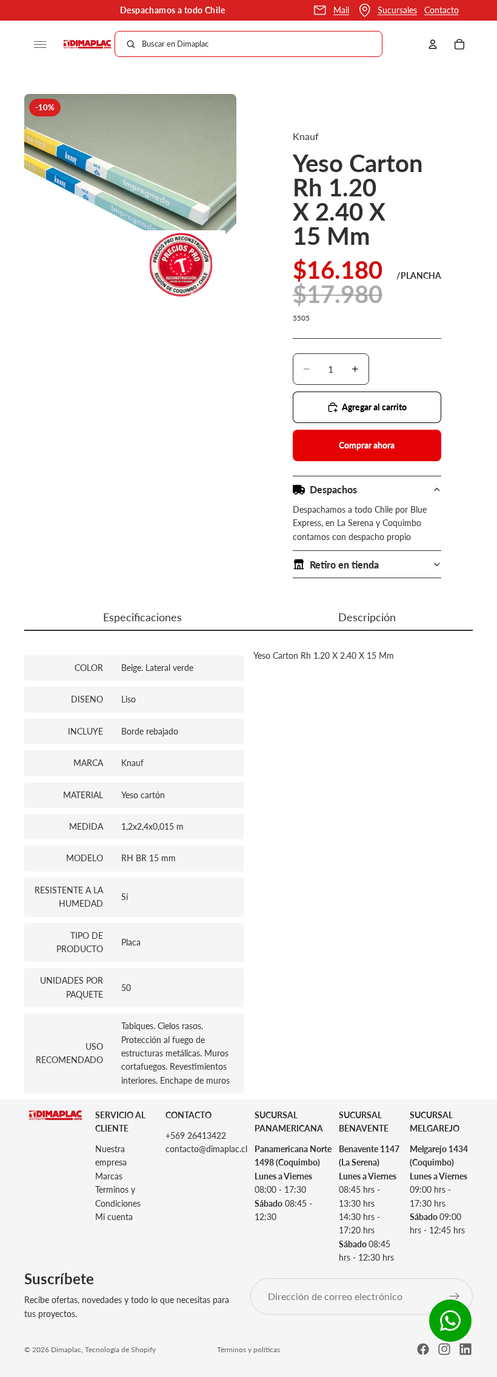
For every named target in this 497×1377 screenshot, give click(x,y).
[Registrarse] (454, 1296)
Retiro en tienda (344, 564)
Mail (341, 10)
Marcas (108, 1176)
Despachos (333, 489)
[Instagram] (444, 1349)
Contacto (441, 10)
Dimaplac (66, 1349)
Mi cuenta (114, 1217)
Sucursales (397, 10)
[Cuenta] (432, 44)
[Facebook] (423, 1349)
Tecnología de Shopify (120, 1349)
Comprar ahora (367, 445)
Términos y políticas (248, 1349)
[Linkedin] (465, 1349)
